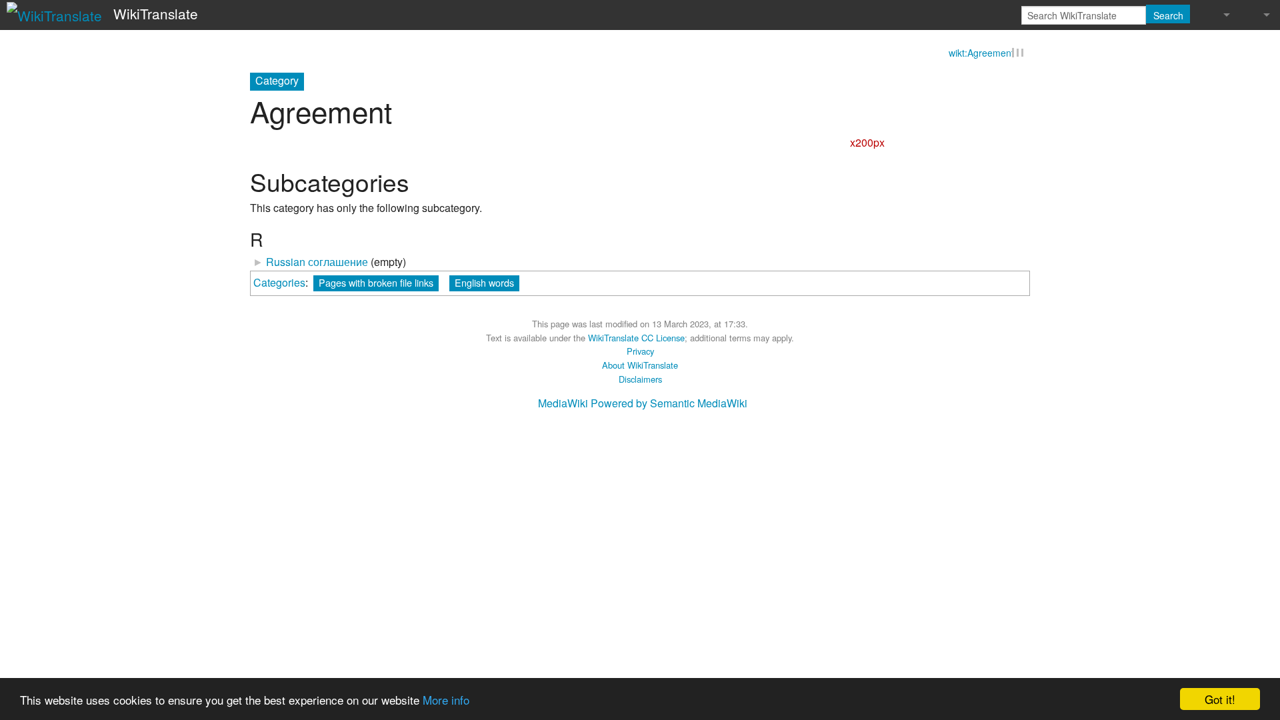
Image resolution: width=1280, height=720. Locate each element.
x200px (867, 144)
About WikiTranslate (640, 367)
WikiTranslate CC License (636, 339)
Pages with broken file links (376, 284)
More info (446, 699)
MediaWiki (563, 405)
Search (1168, 15)
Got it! (1220, 699)
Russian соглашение (317, 263)
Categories (279, 284)
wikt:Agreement (981, 54)
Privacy (640, 353)
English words (484, 284)
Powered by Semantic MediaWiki (669, 405)
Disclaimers (640, 380)
